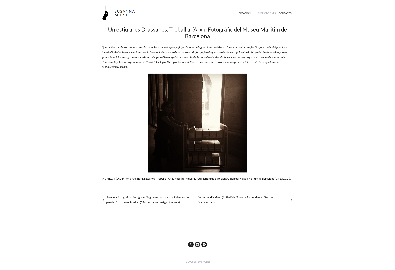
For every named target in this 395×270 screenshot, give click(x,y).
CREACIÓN (245, 13)
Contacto (285, 13)
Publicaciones (267, 13)
